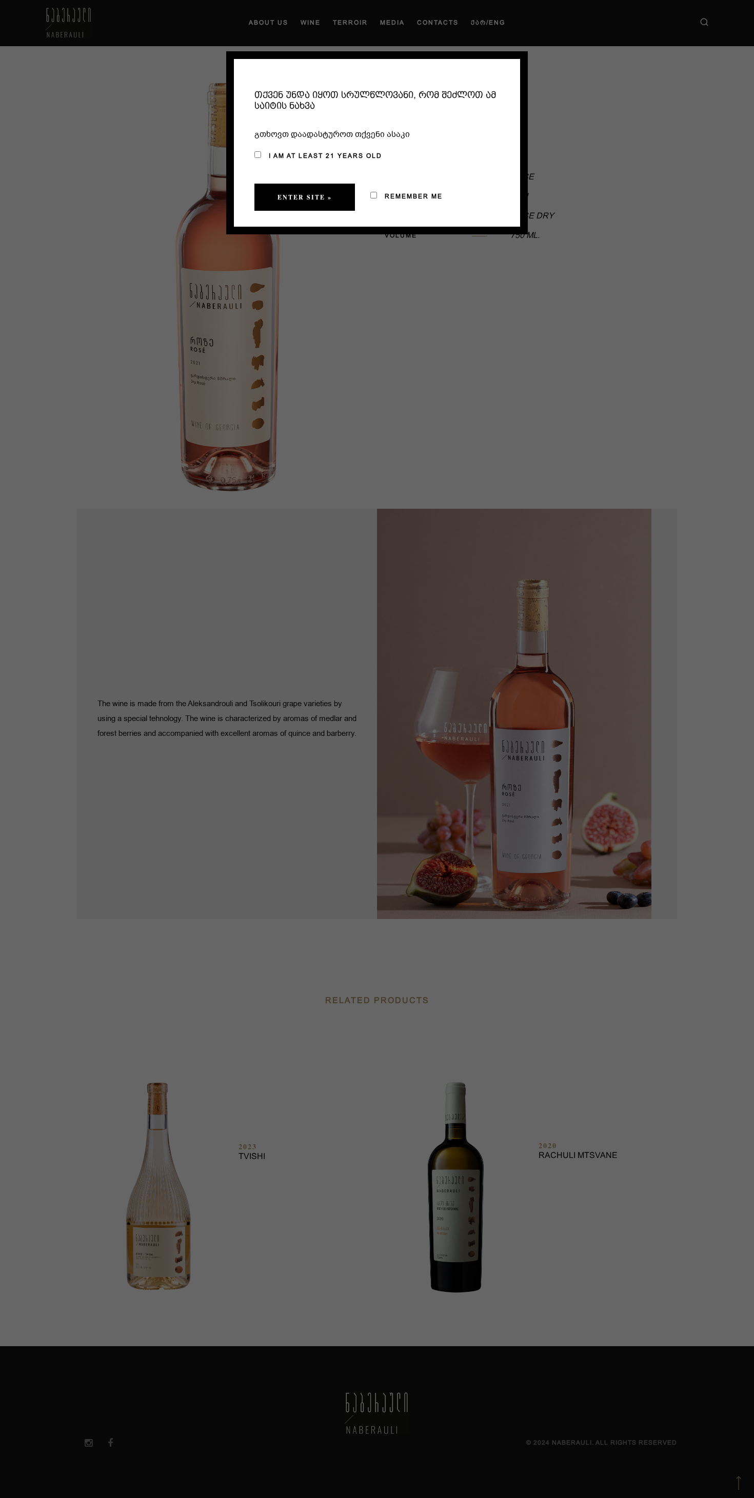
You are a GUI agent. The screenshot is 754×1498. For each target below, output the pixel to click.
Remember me (412, 196)
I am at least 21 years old (324, 156)
